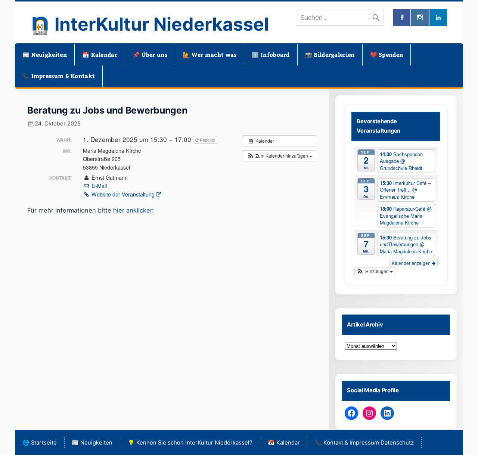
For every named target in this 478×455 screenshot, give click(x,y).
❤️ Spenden (386, 54)
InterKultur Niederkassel (162, 24)
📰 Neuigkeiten (44, 54)
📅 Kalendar (99, 54)
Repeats (207, 140)
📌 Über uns (150, 54)
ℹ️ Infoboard (270, 54)
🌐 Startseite (39, 442)
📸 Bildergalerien (330, 54)
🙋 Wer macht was (210, 54)
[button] (279, 156)
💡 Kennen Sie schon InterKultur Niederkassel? (190, 442)
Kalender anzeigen (412, 263)
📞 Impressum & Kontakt (58, 76)
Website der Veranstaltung (123, 194)
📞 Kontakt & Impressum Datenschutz (364, 442)
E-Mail (98, 185)
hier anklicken (133, 210)
